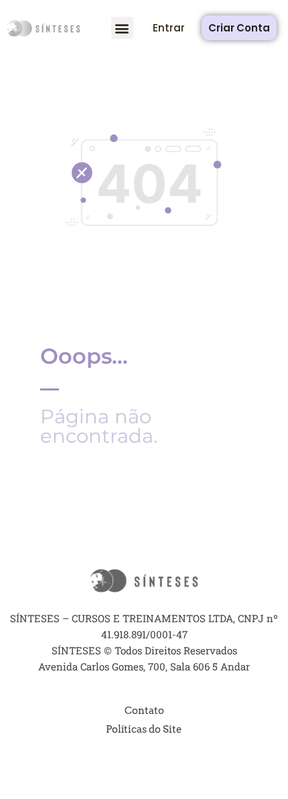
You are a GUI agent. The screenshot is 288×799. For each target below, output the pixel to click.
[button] (122, 28)
